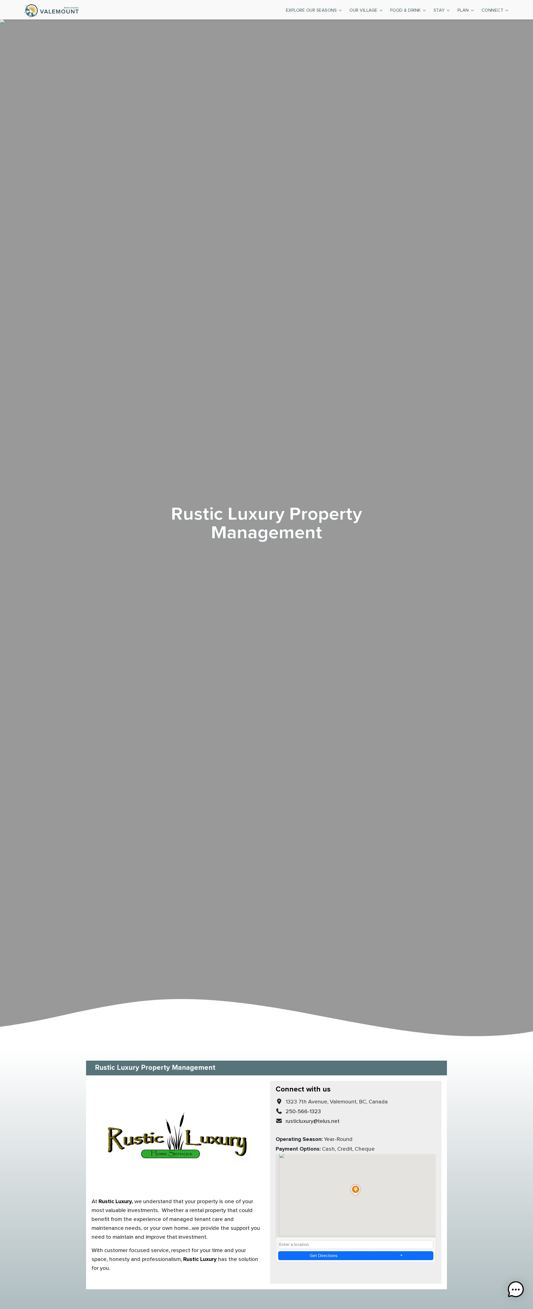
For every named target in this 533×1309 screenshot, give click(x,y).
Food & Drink (405, 10)
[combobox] (355, 1244)
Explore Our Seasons (311, 10)
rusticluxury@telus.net (313, 1121)
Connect (493, 10)
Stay (439, 10)
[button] (516, 1291)
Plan (463, 10)
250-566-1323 (303, 1111)
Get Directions (324, 1255)
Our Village (364, 10)
